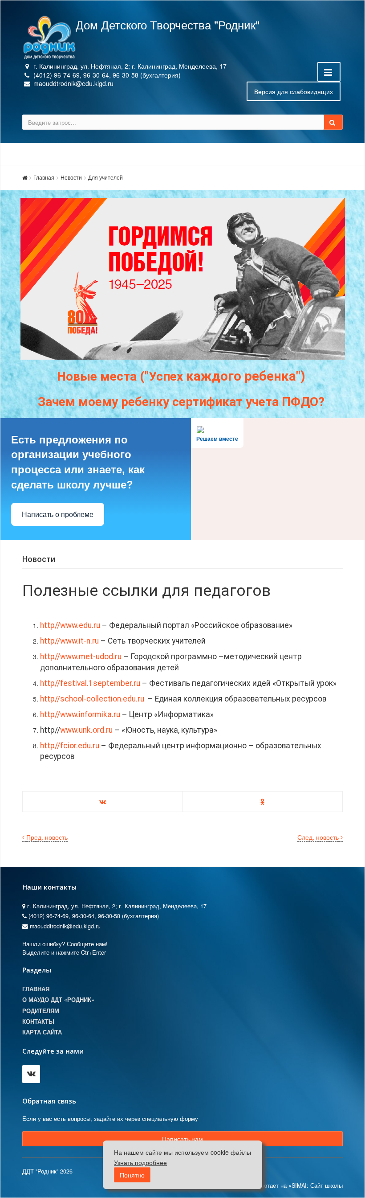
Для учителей (105, 177)
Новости (71, 177)
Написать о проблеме (57, 514)
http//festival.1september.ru (90, 683)
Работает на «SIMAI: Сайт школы (298, 1186)
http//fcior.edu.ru (70, 745)
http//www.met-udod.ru (81, 656)
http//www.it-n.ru (70, 640)
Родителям (40, 1011)
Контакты (38, 1021)
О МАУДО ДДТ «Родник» (58, 1000)
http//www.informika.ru (80, 714)
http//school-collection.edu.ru (93, 698)
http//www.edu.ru (70, 625)
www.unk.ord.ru (86, 730)
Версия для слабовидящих (293, 91)
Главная (43, 177)
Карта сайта (42, 1032)
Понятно (132, 1174)
